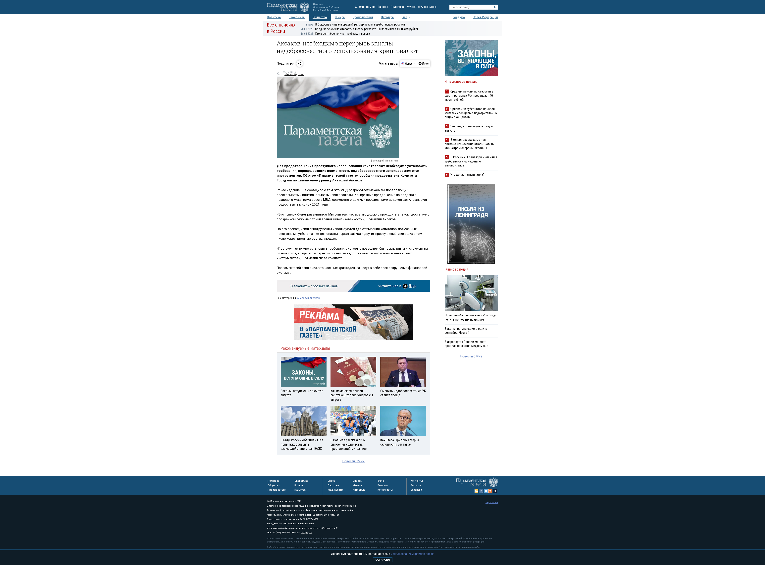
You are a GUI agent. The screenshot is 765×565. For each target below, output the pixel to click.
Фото (381, 480)
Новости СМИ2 (353, 461)
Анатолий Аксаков (308, 297)
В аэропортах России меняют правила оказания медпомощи (466, 344)
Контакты (417, 480)
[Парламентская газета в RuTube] (495, 491)
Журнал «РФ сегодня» (422, 7)
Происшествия (363, 17)
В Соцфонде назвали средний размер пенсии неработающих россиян (355, 24)
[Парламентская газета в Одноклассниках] (490, 491)
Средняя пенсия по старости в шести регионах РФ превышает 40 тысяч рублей (360, 29)
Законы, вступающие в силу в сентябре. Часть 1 (466, 331)
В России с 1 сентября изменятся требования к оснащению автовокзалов (471, 161)
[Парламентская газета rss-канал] (477, 491)
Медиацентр (335, 489)
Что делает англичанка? (467, 174)
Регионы (383, 485)
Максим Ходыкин (294, 74)
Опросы (357, 480)
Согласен (383, 559)
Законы (383, 7)
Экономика (297, 17)
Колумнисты (385, 489)
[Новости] (408, 63)
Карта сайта (491, 502)
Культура (387, 17)
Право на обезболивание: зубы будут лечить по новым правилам (470, 317)
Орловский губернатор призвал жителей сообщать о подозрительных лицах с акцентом (471, 113)
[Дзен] (423, 63)
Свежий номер (365, 7)
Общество (320, 17)
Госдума (459, 17)
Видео (331, 480)
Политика (274, 17)
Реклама (416, 485)
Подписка (397, 7)
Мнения (357, 485)
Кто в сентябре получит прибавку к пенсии (335, 33)
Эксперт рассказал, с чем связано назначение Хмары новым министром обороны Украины (469, 144)
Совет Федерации (485, 17)
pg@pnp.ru (306, 532)
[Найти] (495, 7)
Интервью (359, 489)
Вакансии (416, 489)
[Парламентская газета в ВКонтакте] (481, 491)
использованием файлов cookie (412, 553)
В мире (340, 17)
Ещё (404, 17)
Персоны (333, 485)
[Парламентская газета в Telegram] (486, 491)
